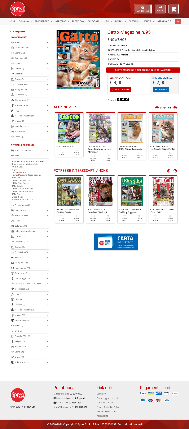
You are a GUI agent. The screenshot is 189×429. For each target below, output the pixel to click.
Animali (124, 54)
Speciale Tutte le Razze (22, 199)
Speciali (133, 21)
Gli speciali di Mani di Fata (28, 283)
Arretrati (60, 21)
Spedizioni (101, 393)
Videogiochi (22, 362)
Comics (19, 68)
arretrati (124, 45)
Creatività (21, 73)
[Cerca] (178, 21)
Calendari (93, 21)
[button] (173, 10)
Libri (107, 21)
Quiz (18, 330)
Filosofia (20, 257)
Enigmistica (21, 84)
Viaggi (19, 357)
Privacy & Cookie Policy (108, 407)
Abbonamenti (42, 21)
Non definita (21, 320)
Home (13, 21)
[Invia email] (127, 100)
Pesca (19, 325)
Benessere (21, 58)
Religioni (20, 341)
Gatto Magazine (19, 172)
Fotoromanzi (22, 268)
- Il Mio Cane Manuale (21, 180)
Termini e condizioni (106, 411)
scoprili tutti (165, 107)
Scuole (148, 21)
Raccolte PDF (22, 126)
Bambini (20, 52)
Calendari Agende (25, 231)
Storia (19, 136)
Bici (17, 63)
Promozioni (78, 21)
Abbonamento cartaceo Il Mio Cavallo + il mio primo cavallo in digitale (29, 162)
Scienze (20, 131)
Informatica (21, 105)
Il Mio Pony (16, 194)
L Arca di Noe (17, 196)
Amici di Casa (17, 166)
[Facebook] (119, 100)
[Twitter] (123, 100)
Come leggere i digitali (107, 398)
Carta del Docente (105, 402)
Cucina (19, 79)
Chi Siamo (24, 21)
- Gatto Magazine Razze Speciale (26, 175)
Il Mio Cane (17, 177)
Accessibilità (102, 415)
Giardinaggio (22, 100)
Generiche (21, 94)
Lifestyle (20, 304)
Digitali (119, 21)
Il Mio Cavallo (17, 186)
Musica (19, 121)
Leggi (18, 110)
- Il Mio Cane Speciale (21, 183)
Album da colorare (25, 150)
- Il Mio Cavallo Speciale (22, 191)
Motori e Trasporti (24, 115)
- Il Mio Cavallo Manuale (22, 188)
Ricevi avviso (122, 89)
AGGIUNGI (162, 89)
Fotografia (21, 89)
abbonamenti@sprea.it (74, 398)
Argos (14, 169)
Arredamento (22, 47)
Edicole (164, 21)
